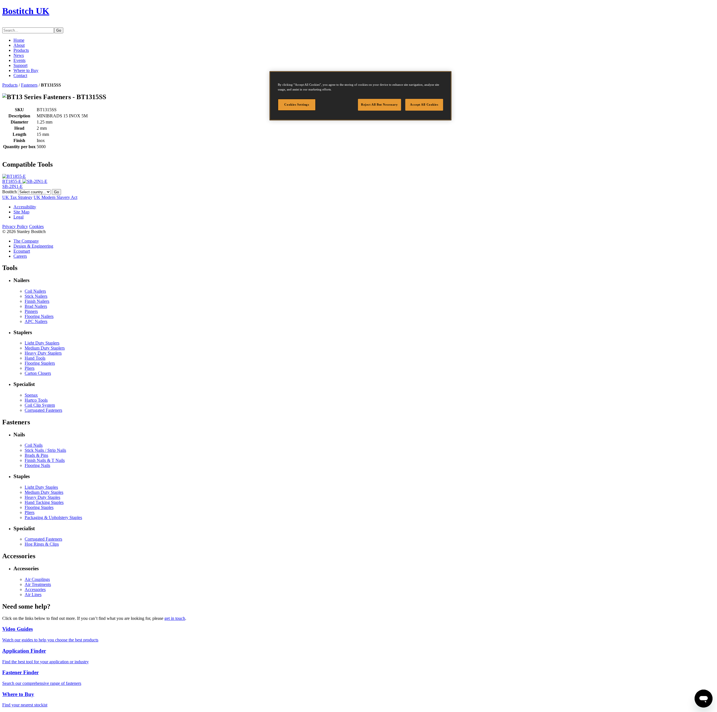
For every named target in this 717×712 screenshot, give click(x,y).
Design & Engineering (33, 246)
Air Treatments (38, 584)
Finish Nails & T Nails (45, 460)
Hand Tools (35, 358)
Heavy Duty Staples (42, 497)
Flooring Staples (39, 507)
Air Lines (33, 594)
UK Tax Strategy (17, 197)
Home (18, 40)
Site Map (21, 212)
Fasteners (29, 85)
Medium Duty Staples (44, 492)
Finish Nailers (37, 301)
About (19, 45)
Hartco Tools (36, 400)
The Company (26, 241)
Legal (18, 217)
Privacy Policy (15, 226)
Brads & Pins (36, 455)
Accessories (35, 589)
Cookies (36, 226)
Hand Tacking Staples (44, 502)
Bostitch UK (25, 11)
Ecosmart (21, 251)
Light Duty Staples (41, 487)
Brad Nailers (36, 306)
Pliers (29, 368)
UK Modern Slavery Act (55, 197)
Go (58, 30)
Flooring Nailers (39, 316)
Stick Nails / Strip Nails (45, 450)
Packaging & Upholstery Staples (53, 517)
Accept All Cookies (424, 104)
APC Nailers (36, 321)
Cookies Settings (296, 104)
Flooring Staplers (40, 363)
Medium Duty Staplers (45, 348)
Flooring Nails (37, 465)
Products (21, 50)
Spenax (31, 395)
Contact (20, 75)
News (18, 55)
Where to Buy (25, 70)
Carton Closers (38, 373)
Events (19, 60)
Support (20, 65)
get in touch (174, 618)
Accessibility (24, 206)
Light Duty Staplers (42, 343)
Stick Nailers (36, 296)
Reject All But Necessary (379, 104)
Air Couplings (37, 579)
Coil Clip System (40, 405)
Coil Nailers (35, 291)
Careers (20, 256)
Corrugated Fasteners (43, 410)
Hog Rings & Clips (42, 544)
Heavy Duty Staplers (43, 353)
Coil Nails (34, 445)
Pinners (31, 311)
